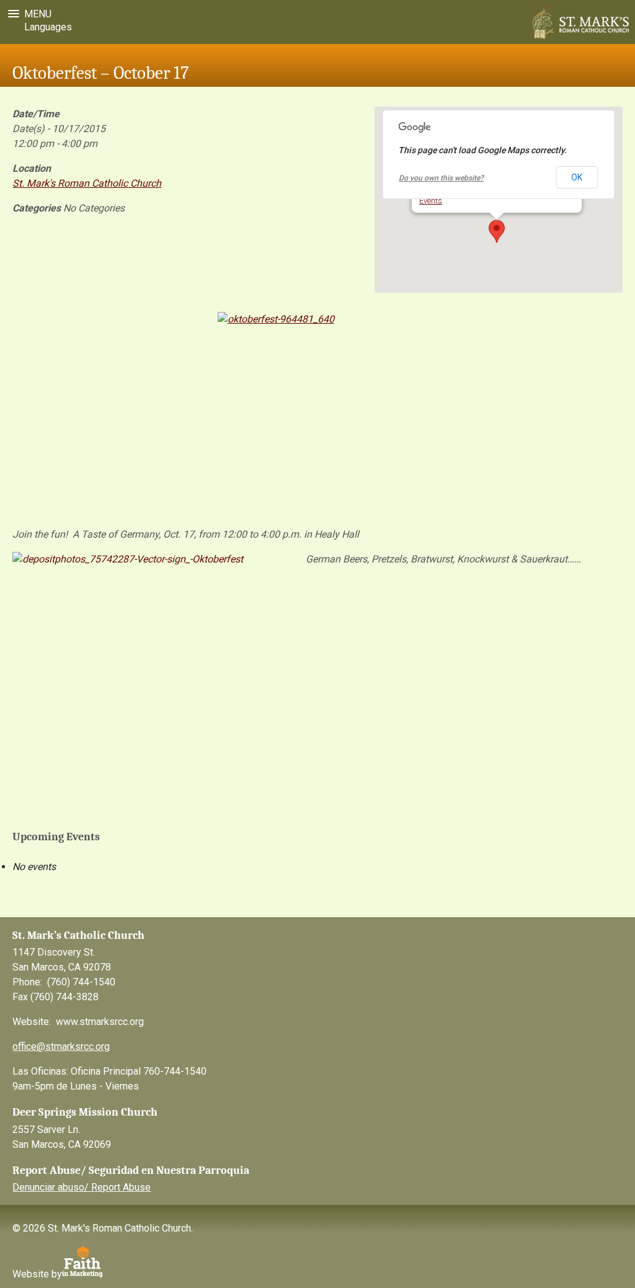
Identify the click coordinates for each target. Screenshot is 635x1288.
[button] (27, 14)
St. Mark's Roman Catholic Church (86, 183)
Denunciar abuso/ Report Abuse (81, 1187)
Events (430, 200)
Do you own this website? (441, 178)
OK (576, 177)
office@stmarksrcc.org (61, 1046)
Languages (45, 27)
